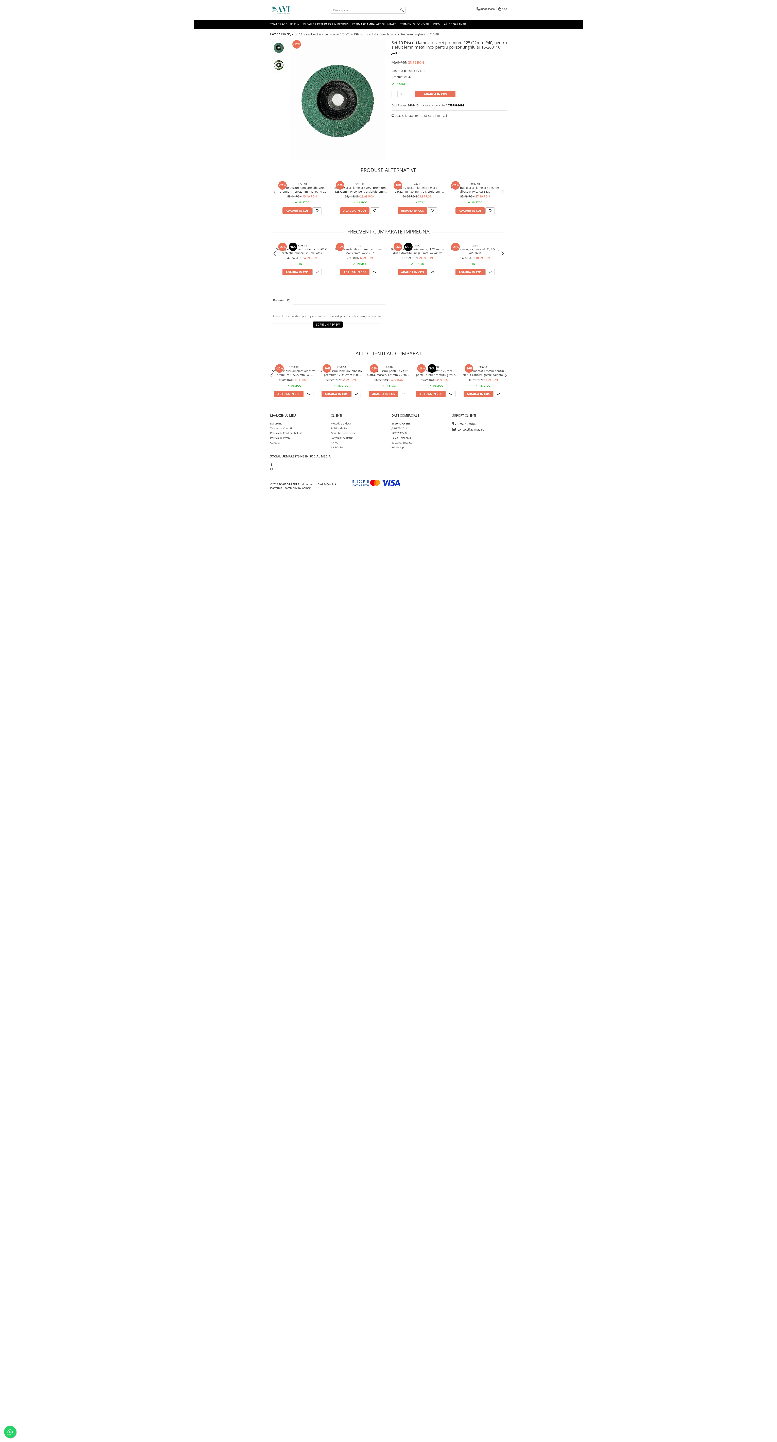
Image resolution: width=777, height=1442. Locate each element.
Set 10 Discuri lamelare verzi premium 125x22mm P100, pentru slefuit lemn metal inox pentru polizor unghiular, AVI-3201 (360, 189)
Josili (394, 53)
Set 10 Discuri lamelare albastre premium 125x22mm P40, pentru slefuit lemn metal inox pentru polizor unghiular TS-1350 (302, 189)
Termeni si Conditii (414, 24)
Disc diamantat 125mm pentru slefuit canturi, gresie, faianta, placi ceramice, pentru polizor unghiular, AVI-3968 (483, 373)
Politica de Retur (340, 428)
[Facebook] (271, 464)
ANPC (334, 442)
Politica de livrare (280, 438)
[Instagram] (271, 469)
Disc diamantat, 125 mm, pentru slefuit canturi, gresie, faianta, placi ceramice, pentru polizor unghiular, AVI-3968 (436, 373)
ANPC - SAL (337, 447)
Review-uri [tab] (281, 300)
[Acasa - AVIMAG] (290, 10)
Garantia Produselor (343, 433)
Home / (275, 34)
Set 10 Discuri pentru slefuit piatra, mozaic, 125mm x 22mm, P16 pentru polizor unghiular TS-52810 (388, 373)
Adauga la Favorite (406, 116)
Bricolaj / (287, 34)
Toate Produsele (283, 24)
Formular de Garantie (449, 24)
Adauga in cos (435, 94)
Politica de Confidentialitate (286, 433)
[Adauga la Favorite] (317, 210)
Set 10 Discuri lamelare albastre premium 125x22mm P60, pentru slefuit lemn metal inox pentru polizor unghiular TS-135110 (341, 373)
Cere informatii (437, 116)
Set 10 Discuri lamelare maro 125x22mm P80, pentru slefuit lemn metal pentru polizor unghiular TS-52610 (417, 189)
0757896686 (466, 424)
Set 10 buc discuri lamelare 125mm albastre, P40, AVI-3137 (475, 189)
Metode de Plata (341, 423)
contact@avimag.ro (470, 429)
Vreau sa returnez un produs (326, 24)
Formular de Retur (342, 438)
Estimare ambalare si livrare (374, 24)
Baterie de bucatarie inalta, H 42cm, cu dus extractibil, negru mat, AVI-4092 (417, 251)
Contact (275, 442)
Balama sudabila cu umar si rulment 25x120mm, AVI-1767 (359, 251)
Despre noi (276, 423)
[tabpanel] (337, 99)
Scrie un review (328, 324)
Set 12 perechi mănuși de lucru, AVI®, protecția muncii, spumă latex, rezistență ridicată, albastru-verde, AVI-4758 (302, 251)
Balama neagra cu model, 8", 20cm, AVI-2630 (475, 251)
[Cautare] (402, 10)
